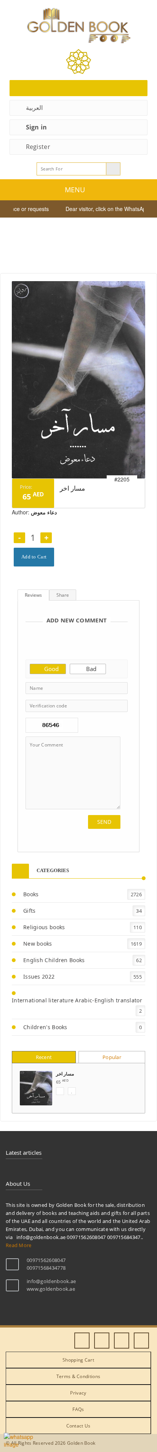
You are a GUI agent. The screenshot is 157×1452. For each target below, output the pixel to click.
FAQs (78, 1409)
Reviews (33, 595)
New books (37, 943)
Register (38, 146)
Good (51, 669)
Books (31, 894)
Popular (112, 1057)
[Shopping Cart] (78, 88)
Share (62, 595)
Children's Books (45, 1027)
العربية (34, 107)
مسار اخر (65, 1074)
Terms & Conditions (78, 1376)
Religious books (44, 927)
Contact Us (78, 1426)
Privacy (78, 1393)
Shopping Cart (78, 1360)
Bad (90, 669)
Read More (19, 1245)
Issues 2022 (38, 976)
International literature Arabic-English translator (77, 1000)
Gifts (29, 910)
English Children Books (54, 960)
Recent (44, 1057)
